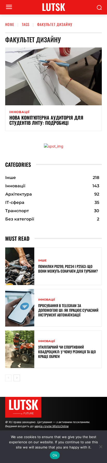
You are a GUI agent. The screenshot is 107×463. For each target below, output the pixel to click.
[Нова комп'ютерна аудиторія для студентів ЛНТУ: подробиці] (53, 76)
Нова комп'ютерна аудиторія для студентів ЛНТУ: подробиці (46, 120)
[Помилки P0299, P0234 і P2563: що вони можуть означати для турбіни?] (19, 266)
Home (9, 24)
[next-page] (17, 378)
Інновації (19, 112)
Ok (54, 455)
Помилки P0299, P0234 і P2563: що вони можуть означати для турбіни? (68, 269)
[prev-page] (8, 378)
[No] (100, 446)
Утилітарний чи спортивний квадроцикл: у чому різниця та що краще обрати (67, 351)
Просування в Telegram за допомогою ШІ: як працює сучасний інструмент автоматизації (68, 310)
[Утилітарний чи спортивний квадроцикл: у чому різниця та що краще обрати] (19, 349)
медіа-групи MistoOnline (52, 426)
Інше (42, 260)
